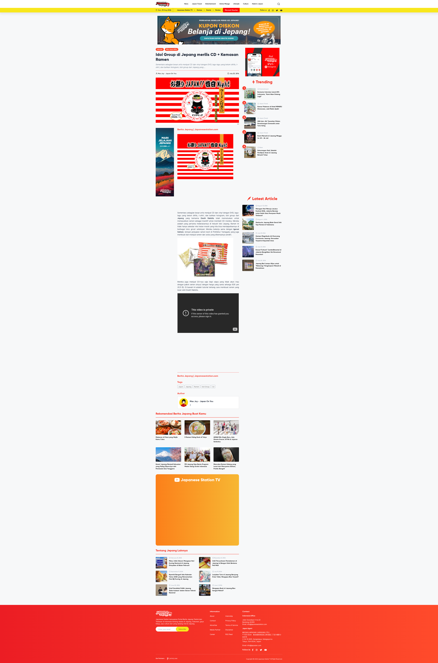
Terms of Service (231, 625)
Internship (229, 616)
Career (212, 634)
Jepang (188, 387)
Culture (245, 4)
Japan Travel (197, 4)
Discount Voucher (231, 10)
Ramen (196, 387)
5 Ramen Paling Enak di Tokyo (196, 437)
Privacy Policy (230, 621)
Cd (213, 387)
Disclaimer (229, 630)
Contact (213, 621)
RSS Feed (229, 634)
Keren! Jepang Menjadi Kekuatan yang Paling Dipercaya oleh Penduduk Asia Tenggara (168, 467)
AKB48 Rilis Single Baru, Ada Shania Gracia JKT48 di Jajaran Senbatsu (225, 439)
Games (199, 10)
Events (208, 10)
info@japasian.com (254, 645)
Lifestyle (236, 4)
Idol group (206, 387)
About (212, 616)
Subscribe (182, 629)
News (186, 4)
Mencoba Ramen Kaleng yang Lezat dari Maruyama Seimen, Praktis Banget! (225, 467)
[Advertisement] (208, 354)
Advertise (213, 625)
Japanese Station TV (185, 10)
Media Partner (215, 630)
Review (218, 10)
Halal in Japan (257, 4)
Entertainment (210, 4)
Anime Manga (224, 4)
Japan (180, 387)
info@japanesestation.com (257, 624)
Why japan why (171, 49)
